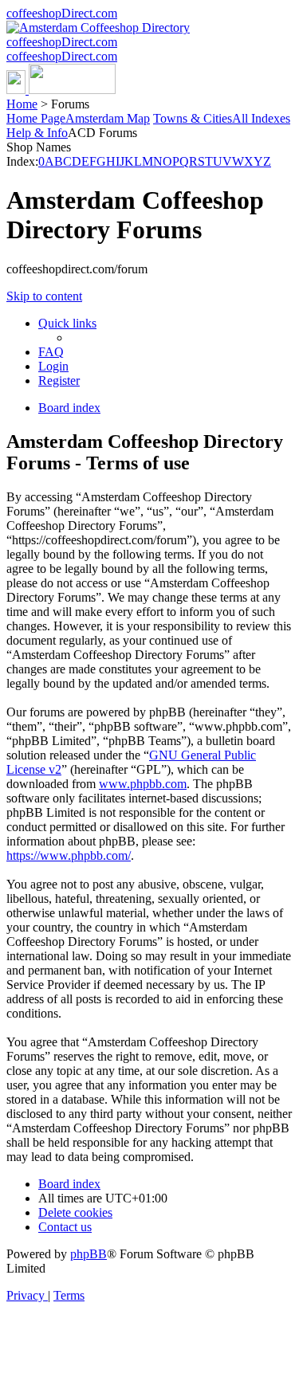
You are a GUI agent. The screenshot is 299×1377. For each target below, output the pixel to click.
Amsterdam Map (107, 118)
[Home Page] (61, 89)
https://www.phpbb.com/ (68, 855)
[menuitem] (51, 352)
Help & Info (37, 132)
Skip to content (44, 296)
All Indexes (261, 118)
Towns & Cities (192, 118)
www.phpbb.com (143, 783)
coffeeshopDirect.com (61, 13)
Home (21, 104)
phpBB (88, 1254)
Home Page (35, 118)
